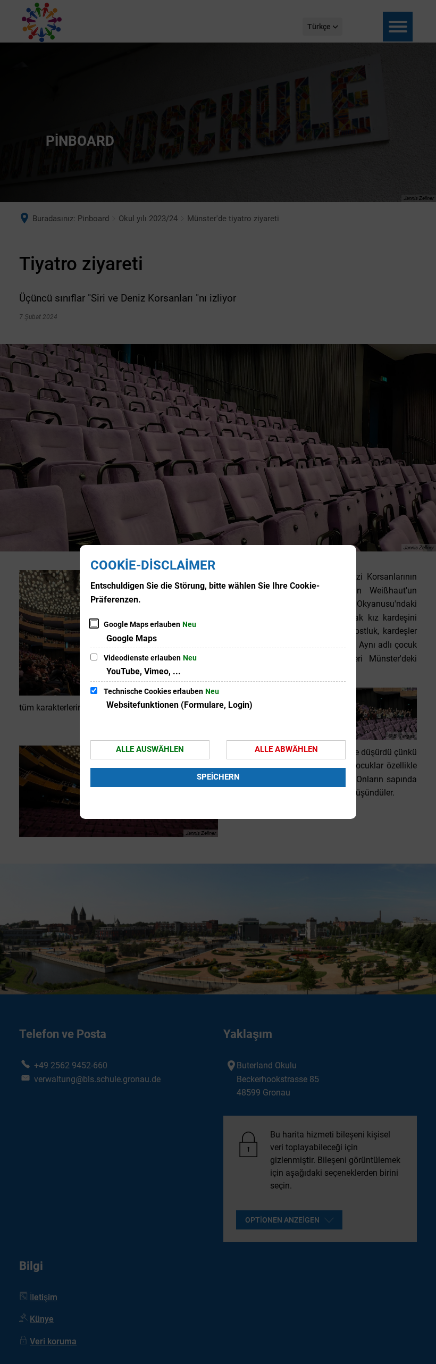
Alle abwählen (286, 749)
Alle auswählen (150, 749)
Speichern (218, 777)
